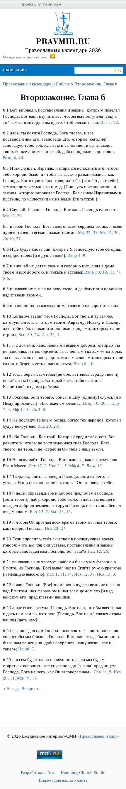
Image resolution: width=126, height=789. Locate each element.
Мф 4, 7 (76, 465)
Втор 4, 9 (76, 255)
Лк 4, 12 (94, 465)
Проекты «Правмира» (39, 4)
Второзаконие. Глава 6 (96, 84)
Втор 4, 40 (13, 157)
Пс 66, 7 (26, 649)
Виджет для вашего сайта (63, 780)
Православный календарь (27, 84)
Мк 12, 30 (109, 232)
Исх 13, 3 (106, 574)
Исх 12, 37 (84, 574)
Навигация (14, 70)
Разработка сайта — (63, 772)
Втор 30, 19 (95, 272)
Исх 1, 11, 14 (59, 574)
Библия (63, 84)
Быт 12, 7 (39, 511)
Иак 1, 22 (109, 122)
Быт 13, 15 (60, 511)
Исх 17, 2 (37, 465)
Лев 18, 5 (102, 672)
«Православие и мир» (98, 736)
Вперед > (30, 688)
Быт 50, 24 (28, 334)
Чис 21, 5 (58, 465)
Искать (119, 70)
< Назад (10, 688)
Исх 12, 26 (98, 551)
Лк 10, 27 (12, 238)
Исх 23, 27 (55, 528)
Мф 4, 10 (21, 409)
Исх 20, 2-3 (48, 426)
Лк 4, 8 (38, 409)
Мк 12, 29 (12, 215)
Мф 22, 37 (88, 232)
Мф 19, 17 (27, 678)
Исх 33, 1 (50, 334)
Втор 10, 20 (94, 403)
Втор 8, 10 (83, 363)
